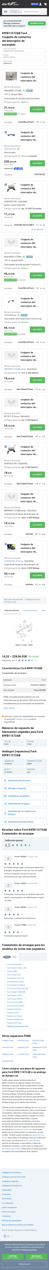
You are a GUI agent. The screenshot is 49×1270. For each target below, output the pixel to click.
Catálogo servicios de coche (14, 1177)
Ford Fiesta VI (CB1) (14, 995)
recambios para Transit (11, 1149)
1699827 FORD (8, 1041)
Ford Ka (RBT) (12, 971)
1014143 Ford (10, 149)
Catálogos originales (10, 1181)
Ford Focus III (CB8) (14, 1002)
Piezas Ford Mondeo (15, 1019)
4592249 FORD (8, 1061)
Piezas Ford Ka (13, 1013)
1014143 (7, 742)
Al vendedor (7, 1199)
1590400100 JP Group (13, 561)
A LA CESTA (37, 109)
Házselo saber (21, 719)
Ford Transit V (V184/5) (16, 985)
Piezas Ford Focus (14, 1023)
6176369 (30, 742)
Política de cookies (29, 1250)
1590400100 (9, 762)
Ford (44, 680)
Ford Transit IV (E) (14, 975)
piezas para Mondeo (32, 1140)
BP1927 (8, 770)
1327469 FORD (23, 1054)
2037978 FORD (23, 1041)
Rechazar (36, 1257)
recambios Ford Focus (23, 1129)
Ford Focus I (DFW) (14, 999)
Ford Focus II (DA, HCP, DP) (17, 989)
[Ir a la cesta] (45, 4)
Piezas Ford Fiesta (14, 1009)
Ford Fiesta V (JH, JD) (15, 978)
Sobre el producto (30, 610)
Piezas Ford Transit (14, 1016)
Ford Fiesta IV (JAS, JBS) (17, 968)
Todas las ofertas (11, 610)
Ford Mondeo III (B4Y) (15, 982)
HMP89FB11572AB (34, 762)
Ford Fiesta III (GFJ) (14, 964)
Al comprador (7, 1203)
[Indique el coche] (5, 11)
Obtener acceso (36, 23)
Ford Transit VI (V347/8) (16, 992)
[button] (35, 4)
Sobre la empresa (9, 1207)
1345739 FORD (8, 1047)
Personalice (24, 1264)
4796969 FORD (23, 1047)
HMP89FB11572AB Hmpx (15, 369)
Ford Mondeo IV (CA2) (15, 1006)
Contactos (6, 1216)
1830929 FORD (8, 1054)
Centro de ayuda (8, 1212)
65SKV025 (31, 770)
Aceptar (13, 1257)
